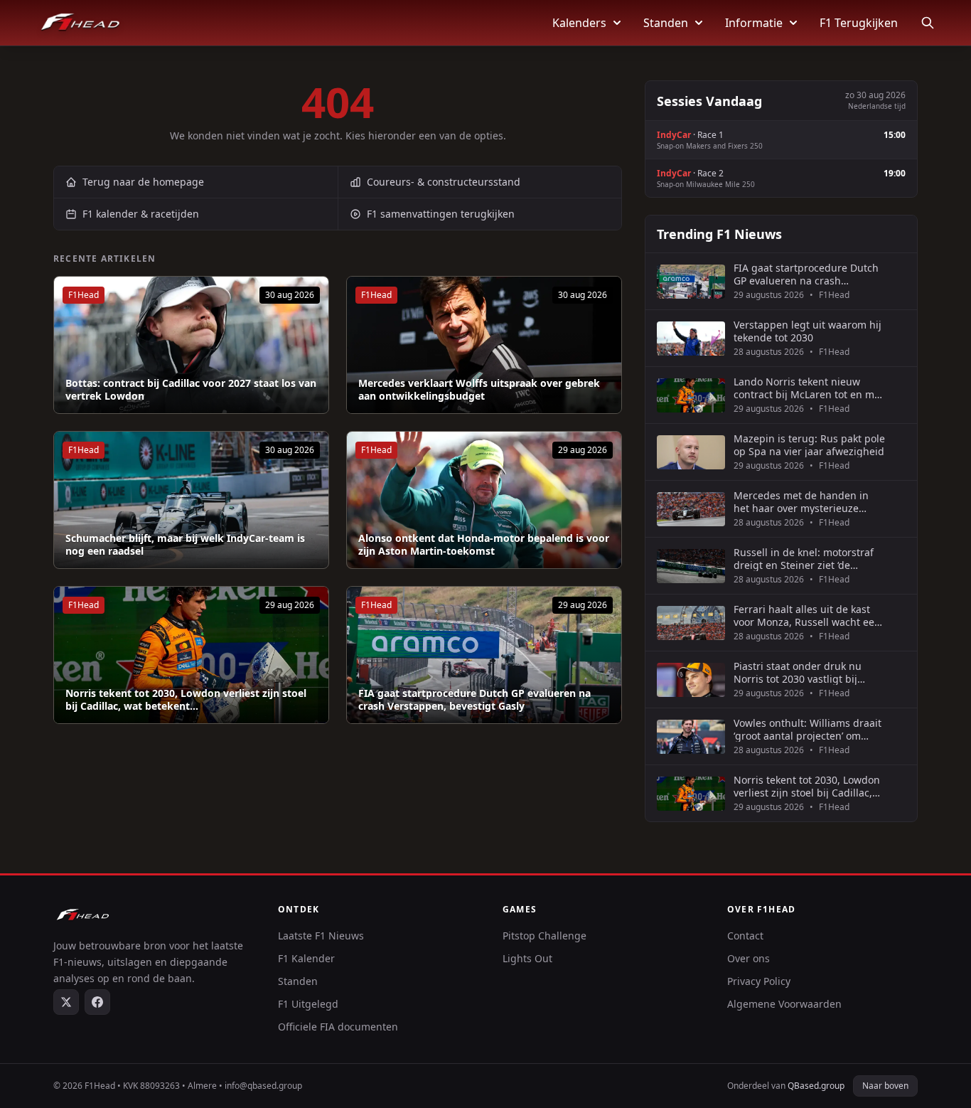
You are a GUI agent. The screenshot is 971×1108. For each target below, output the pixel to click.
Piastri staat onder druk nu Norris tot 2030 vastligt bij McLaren (798, 672)
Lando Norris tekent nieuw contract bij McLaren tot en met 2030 (809, 387)
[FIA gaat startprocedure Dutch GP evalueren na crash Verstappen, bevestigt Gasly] (484, 655)
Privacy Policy (758, 981)
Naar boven (885, 1086)
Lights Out (527, 958)
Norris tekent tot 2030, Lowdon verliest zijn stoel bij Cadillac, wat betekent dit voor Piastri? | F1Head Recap (807, 786)
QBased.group (816, 1086)
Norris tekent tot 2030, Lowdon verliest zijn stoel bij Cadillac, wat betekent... (185, 699)
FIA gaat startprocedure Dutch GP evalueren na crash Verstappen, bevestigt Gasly (474, 699)
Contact (745, 935)
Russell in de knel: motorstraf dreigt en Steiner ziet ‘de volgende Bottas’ (804, 558)
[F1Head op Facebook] (97, 1002)
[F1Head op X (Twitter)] (66, 1002)
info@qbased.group (263, 1086)
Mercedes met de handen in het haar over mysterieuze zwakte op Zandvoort (801, 501)
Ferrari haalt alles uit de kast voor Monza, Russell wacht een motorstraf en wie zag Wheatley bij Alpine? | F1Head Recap (809, 615)
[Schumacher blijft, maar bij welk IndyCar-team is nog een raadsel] (191, 500)
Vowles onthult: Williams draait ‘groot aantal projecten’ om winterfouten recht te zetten (807, 729)
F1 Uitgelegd (308, 1004)
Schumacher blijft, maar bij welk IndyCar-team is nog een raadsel (185, 544)
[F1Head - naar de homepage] (80, 23)
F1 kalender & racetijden (140, 213)
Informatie (754, 23)
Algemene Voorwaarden (784, 1004)
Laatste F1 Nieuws (321, 935)
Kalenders (579, 23)
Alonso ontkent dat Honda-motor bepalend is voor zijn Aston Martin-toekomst (483, 544)
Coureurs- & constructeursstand (443, 181)
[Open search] (928, 23)
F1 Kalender (306, 958)
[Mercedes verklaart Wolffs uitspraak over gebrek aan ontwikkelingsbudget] (484, 345)
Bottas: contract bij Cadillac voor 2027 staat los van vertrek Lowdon (190, 389)
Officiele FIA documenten (338, 1026)
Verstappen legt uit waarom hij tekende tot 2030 (807, 331)
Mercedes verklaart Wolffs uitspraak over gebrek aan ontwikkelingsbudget (479, 389)
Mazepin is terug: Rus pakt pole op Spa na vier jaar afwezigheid (809, 444)
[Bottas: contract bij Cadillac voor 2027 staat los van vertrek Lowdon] (191, 345)
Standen (665, 23)
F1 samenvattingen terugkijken (441, 213)
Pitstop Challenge (544, 935)
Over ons (748, 958)
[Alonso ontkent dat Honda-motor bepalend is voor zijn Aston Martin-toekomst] (484, 500)
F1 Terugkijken (859, 23)
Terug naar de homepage (143, 181)
